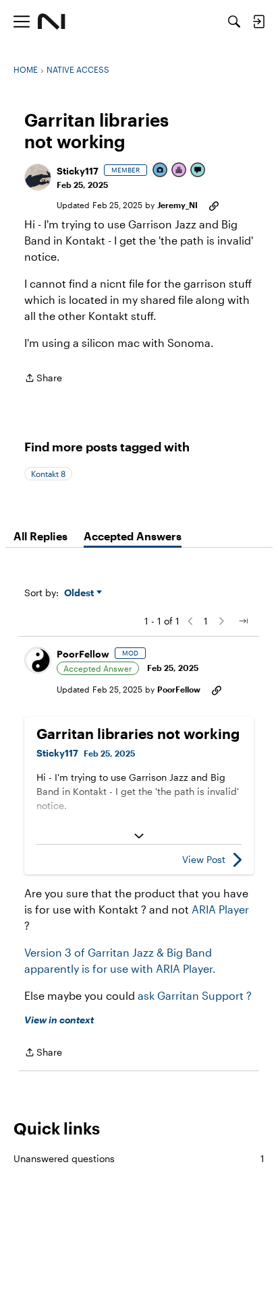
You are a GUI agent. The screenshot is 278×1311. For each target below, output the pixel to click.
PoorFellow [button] (83, 654)
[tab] (40, 536)
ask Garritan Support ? (195, 995)
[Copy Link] (214, 205)
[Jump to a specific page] (243, 621)
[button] (37, 177)
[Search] (234, 21)
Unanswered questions (139, 1158)
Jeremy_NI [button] (177, 205)
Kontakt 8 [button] (48, 473)
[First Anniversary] (179, 170)
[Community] (51, 21)
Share (43, 379)
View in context (59, 1019)
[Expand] (139, 836)
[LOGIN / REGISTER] (258, 21)
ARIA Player (220, 909)
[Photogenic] (160, 170)
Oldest (80, 593)
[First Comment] (198, 170)
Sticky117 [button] (78, 171)
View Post (203, 859)
